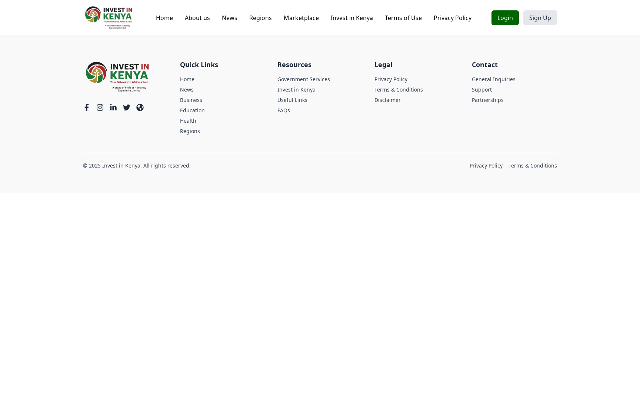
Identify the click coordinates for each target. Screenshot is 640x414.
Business (191, 99)
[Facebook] (86, 107)
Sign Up (540, 18)
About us (197, 18)
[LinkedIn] (113, 107)
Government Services (303, 79)
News (229, 18)
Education (192, 110)
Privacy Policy (452, 18)
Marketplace (301, 18)
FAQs (283, 110)
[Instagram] (100, 107)
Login (505, 18)
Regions (260, 18)
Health (188, 120)
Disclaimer (387, 99)
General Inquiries (494, 79)
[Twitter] (126, 107)
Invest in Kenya (352, 18)
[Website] (140, 107)
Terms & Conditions (398, 89)
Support (482, 89)
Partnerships (488, 99)
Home (164, 18)
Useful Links (292, 99)
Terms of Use (403, 18)
